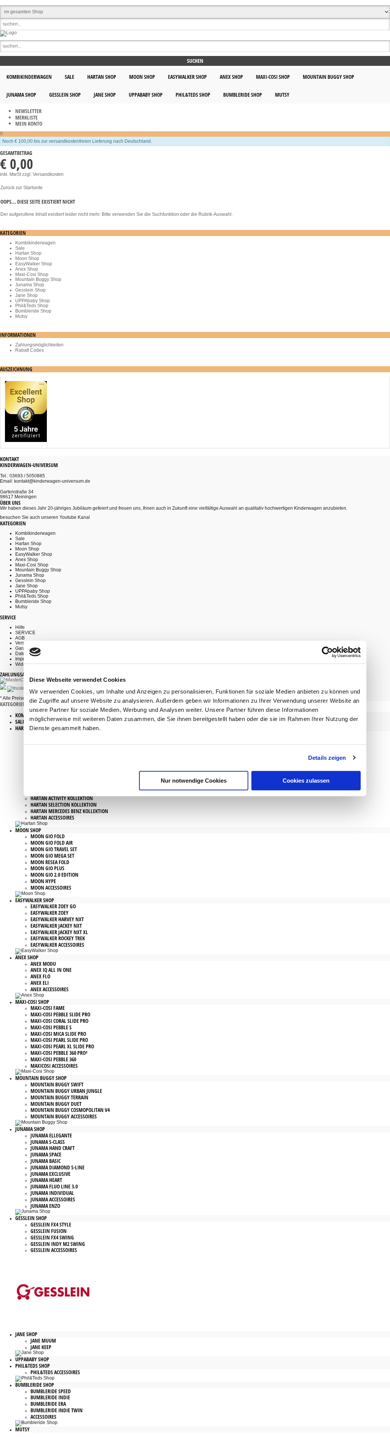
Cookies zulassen (306, 780)
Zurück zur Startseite (21, 187)
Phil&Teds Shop (31, 305)
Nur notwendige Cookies (194, 780)
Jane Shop (26, 295)
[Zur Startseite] (8, 32)
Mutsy (21, 316)
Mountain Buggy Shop (38, 279)
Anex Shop (26, 269)
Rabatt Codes (29, 350)
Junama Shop (29, 284)
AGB (20, 638)
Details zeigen (327, 757)
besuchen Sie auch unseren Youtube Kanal (45, 517)
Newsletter (28, 111)
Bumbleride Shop (33, 311)
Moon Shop (27, 258)
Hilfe (20, 627)
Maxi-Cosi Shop (31, 274)
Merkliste (26, 117)
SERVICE (25, 632)
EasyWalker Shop (33, 263)
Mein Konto (28, 123)
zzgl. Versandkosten (43, 174)
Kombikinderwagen (35, 243)
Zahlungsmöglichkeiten (39, 345)
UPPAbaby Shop (32, 300)
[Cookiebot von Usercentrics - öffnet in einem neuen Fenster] (327, 652)
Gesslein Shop (30, 290)
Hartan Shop (28, 253)
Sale (20, 248)
